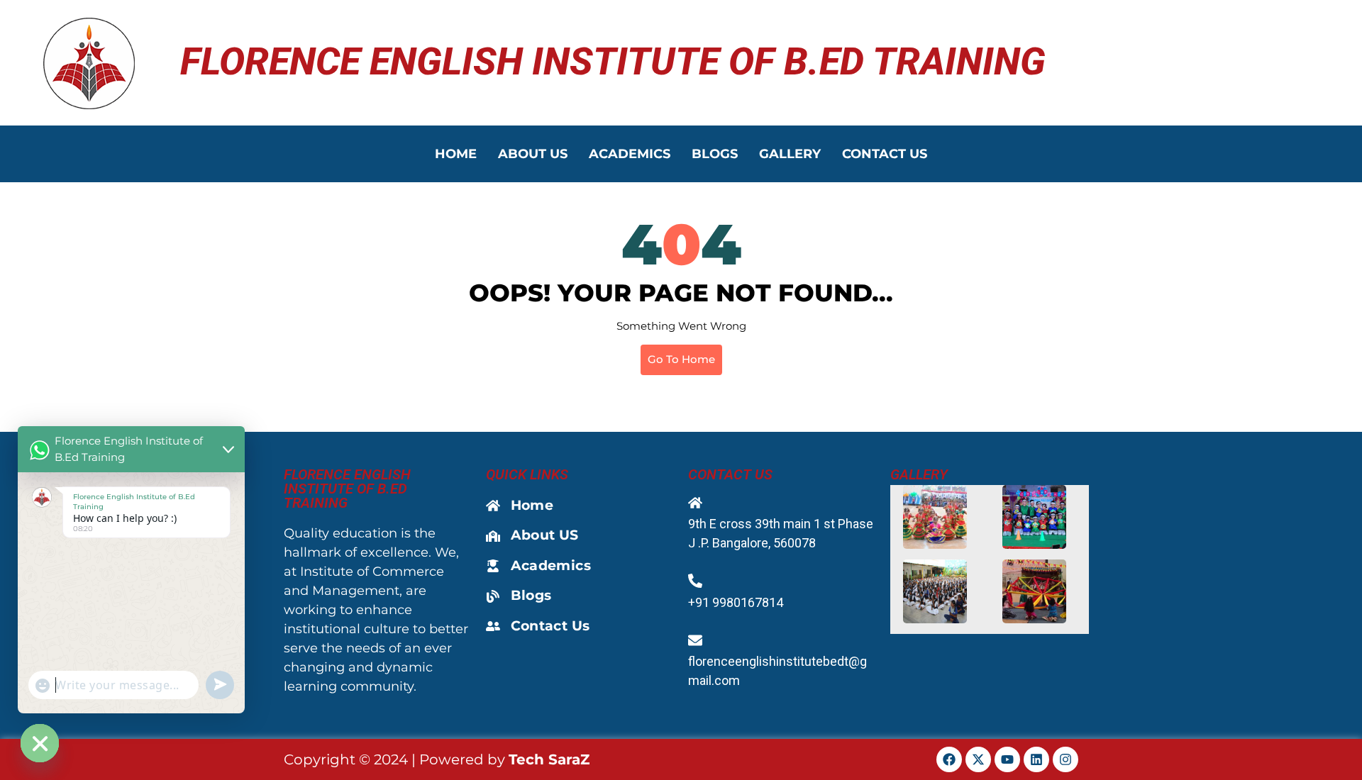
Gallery (790, 154)
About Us (533, 154)
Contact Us (884, 154)
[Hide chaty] (40, 743)
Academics (629, 154)
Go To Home (681, 359)
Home (456, 154)
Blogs (715, 154)
